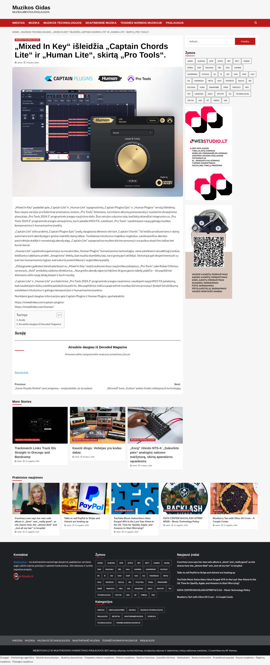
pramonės (214, 87)
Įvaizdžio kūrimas (166, 657)
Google (205, 74)
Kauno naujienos (245, 657)
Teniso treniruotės (201, 657)
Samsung (199, 94)
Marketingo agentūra (22, 657)
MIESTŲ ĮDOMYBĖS (116, 610)
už (207, 100)
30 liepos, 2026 (88, 457)
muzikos (230, 81)
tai (230, 94)
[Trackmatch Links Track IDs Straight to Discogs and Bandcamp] (40, 425)
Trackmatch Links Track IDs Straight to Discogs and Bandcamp (35, 452)
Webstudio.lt (20, 561)
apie (211, 61)
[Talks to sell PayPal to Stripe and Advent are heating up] (85, 498)
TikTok (190, 100)
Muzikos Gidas (31, 7)
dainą (190, 68)
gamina (237, 68)
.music (190, 61)
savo (210, 94)
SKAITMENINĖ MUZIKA (101, 22)
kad (236, 74)
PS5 (188, 94)
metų (210, 81)
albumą (201, 61)
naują (241, 81)
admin (19, 62)
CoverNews (215, 650)
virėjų (216, 100)
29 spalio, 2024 (32, 62)
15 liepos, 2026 (146, 466)
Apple (220, 61)
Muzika (18, 510)
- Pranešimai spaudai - (224, 657)
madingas (199, 81)
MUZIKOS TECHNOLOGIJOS (62, 22)
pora (202, 87)
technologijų (242, 94)
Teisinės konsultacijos (47, 657)
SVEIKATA (152, 616)
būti (237, 61)
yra (225, 100)
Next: (144, 386)
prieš (225, 87)
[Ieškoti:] (211, 41)
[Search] (256, 22)
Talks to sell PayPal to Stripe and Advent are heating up (206, 572)
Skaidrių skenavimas (72, 657)
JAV (227, 74)
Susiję (22, 319)
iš (221, 74)
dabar (247, 61)
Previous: (53, 386)
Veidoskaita (183, 657)
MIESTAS (18, 22)
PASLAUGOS (175, 22)
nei (250, 81)
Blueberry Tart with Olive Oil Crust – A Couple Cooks (205, 596)
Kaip (244, 74)
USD (200, 100)
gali (228, 68)
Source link (21, 372)
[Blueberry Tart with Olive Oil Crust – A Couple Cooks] (234, 498)
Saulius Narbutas (145, 657)
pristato (236, 87)
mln (219, 81)
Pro (247, 87)
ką (188, 81)
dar (199, 68)
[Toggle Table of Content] (57, 315)
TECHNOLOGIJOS (72, 510)
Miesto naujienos (125, 657)
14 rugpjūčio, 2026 (32, 461)
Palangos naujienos (22, 661)
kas (252, 74)
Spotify (220, 94)
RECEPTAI (218, 510)
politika (191, 87)
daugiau (209, 68)
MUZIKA (34, 22)
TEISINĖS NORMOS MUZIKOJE (141, 22)
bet (229, 61)
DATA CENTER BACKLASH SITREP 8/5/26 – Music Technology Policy (213, 590)
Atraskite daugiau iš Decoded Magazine (40, 323)
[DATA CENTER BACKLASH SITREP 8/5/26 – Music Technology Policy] (184, 498)
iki (215, 74)
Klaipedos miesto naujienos (99, 657)
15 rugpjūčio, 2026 (32, 532)
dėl (219, 68)
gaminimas (192, 74)
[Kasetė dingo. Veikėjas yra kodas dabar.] (97, 425)
